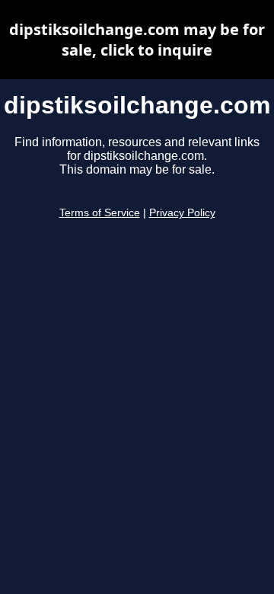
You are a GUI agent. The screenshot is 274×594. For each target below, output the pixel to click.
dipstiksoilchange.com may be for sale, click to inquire (137, 39)
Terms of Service (99, 213)
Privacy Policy (182, 213)
